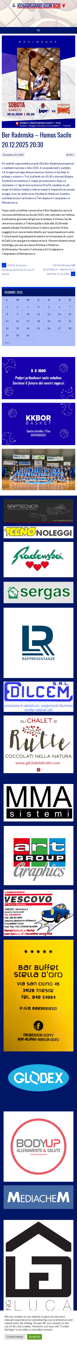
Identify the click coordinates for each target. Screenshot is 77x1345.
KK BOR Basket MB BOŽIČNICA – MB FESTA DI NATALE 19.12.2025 (59, 269)
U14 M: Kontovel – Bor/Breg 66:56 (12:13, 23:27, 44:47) (18, 270)
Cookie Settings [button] (15, 1336)
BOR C (70, 154)
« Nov (7, 342)
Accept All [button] (34, 1336)
